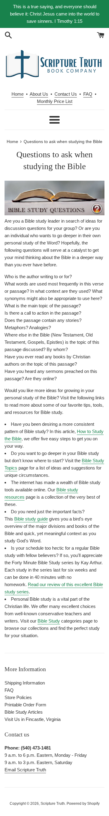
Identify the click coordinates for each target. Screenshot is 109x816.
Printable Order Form (25, 704)
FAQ (87, 94)
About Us (39, 94)
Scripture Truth (53, 803)
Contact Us (65, 94)
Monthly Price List (54, 101)
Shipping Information (25, 682)
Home (18, 94)
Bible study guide (31, 518)
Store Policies (18, 697)
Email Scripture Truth (25, 769)
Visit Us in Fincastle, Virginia (33, 719)
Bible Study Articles (24, 712)
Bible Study (49, 620)
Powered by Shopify (83, 803)
